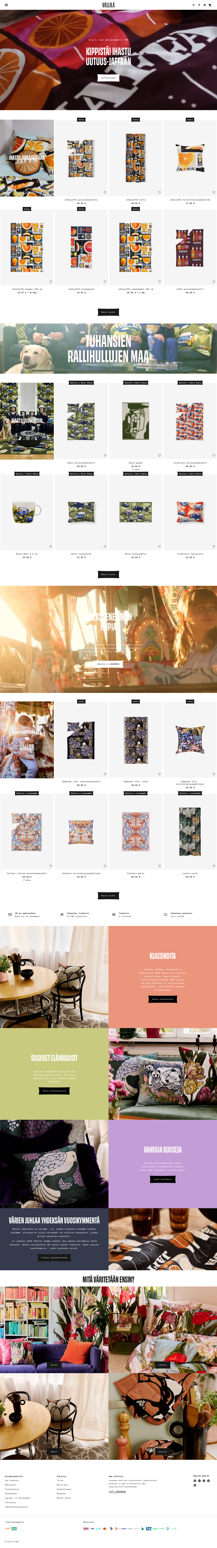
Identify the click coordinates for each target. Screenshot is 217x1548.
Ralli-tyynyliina (81, 554)
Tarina (60, 1480)
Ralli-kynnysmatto (135, 554)
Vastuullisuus (64, 1489)
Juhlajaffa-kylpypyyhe (81, 289)
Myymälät (61, 1494)
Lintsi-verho (190, 873)
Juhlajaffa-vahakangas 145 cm (135, 289)
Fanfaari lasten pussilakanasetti (27, 873)
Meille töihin (64, 1498)
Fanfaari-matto (135, 873)
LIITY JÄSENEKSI (117, 1492)
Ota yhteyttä (11, 1480)
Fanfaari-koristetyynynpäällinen (81, 873)
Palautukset (11, 1494)
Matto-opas (62, 1485)
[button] (6, 5)
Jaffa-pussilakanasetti (190, 289)
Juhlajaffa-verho (136, 200)
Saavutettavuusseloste (16, 1507)
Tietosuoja (10, 1502)
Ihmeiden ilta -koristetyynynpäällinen (190, 782)
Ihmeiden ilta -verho (135, 781)
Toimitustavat (12, 1489)
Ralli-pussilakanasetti (81, 463)
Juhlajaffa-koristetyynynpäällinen (190, 200)
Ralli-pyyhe (136, 463)
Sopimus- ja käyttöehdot (17, 1498)
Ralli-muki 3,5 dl (27, 554)
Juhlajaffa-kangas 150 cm (27, 289)
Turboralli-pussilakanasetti (190, 463)
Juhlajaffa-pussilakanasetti (81, 200)
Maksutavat (10, 1485)
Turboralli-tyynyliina (190, 554)
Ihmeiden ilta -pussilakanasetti (81, 781)
